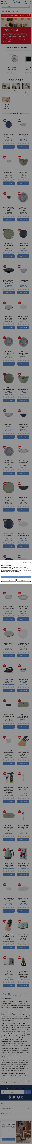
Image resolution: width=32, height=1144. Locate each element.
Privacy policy (27, 562)
